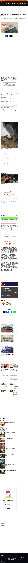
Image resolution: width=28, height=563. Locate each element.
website (5, 198)
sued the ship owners (12, 227)
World (1, 367)
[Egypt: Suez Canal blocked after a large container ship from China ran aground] (10, 338)
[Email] (11, 36)
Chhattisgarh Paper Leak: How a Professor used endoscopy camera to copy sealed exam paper (6, 384)
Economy (4, 300)
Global (7, 300)
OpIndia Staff (7, 302)
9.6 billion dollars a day (11, 79)
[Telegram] (9, 36)
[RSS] (25, 0)
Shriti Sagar (11, 373)
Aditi (1, 373)
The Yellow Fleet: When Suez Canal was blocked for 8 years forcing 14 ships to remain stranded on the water (9, 354)
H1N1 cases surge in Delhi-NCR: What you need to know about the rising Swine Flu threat (10, 459)
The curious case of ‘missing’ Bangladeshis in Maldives (6, 390)
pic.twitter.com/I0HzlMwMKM (7, 192)
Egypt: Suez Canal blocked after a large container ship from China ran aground (9, 343)
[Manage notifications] (1, 561)
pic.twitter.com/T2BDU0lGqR (7, 241)
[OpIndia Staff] (3, 304)
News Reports (11, 367)
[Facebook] (23, 0)
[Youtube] (27, 0)
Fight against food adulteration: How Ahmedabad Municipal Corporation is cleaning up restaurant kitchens (10, 465)
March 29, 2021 (12, 159)
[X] (7, 36)
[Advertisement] (9, 209)
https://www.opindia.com (8, 303)
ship (9, 300)
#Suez (6, 237)
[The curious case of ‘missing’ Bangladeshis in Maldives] (2, 391)
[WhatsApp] (26, 0)
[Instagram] (24, 0)
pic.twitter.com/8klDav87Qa (7, 164)
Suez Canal (11, 300)
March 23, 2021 (14, 89)
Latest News (2, 420)
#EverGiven (10, 233)
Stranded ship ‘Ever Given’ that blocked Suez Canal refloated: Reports (9, 332)
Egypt (5, 300)
